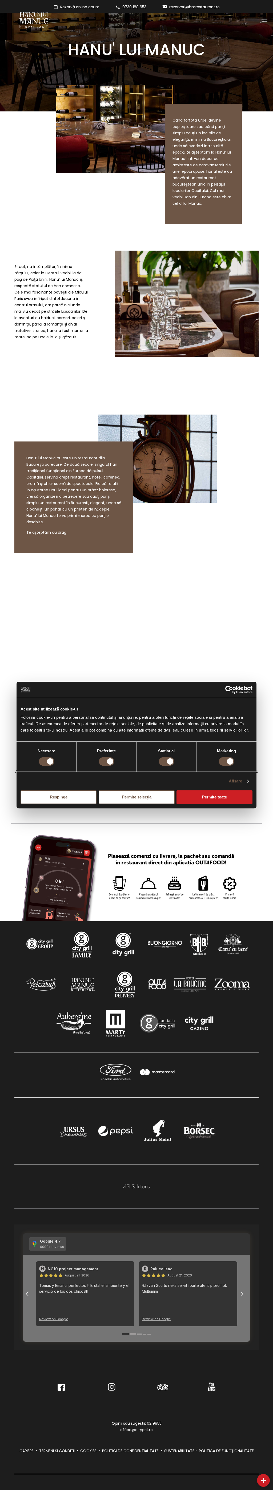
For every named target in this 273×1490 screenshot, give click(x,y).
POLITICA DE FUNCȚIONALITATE (226, 1450)
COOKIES (88, 1450)
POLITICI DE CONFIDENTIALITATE (130, 1450)
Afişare (235, 781)
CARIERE (26, 1450)
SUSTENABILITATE (179, 1450)
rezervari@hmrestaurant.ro (194, 7)
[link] (39, 944)
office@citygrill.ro (136, 1429)
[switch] (106, 761)
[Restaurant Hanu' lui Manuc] (33, 20)
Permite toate (214, 797)
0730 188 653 (134, 7)
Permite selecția (136, 797)
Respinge (58, 797)
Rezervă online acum (79, 7)
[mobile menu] (264, 20)
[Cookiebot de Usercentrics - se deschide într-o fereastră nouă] (229, 690)
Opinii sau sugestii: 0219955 (137, 1423)
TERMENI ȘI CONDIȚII (57, 1450)
